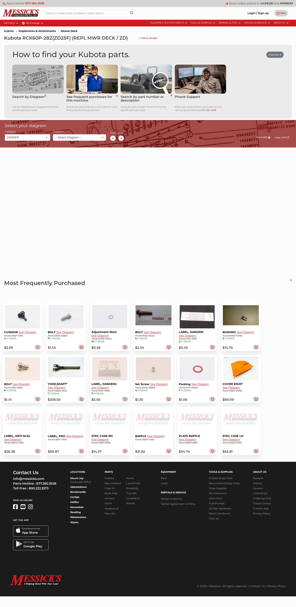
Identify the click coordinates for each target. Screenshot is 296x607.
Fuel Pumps (216, 503)
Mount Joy (76, 478)
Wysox (74, 522)
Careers (258, 488)
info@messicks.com (28, 479)
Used (164, 483)
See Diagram (27, 332)
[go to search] (171, 99)
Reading (75, 512)
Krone (130, 478)
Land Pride (133, 483)
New (164, 478)
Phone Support (187, 97)
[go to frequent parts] (117, 99)
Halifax (74, 502)
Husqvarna (112, 508)
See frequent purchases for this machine (89, 98)
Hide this (274, 54)
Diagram (58, 131)
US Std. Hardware (220, 508)
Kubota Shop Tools (220, 478)
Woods (130, 503)
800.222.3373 (38, 488)
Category (10, 131)
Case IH (109, 488)
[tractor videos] (23, 506)
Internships (260, 493)
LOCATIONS (77, 471)
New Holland (113, 483)
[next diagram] (121, 138)
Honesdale (77, 507)
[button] (281, 13)
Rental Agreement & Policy (178, 503)
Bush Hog (111, 493)
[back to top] (291, 281)
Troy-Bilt (131, 493)
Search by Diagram (28, 97)
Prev (113, 133)
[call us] (200, 79)
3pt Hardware (217, 493)
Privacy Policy (261, 513)
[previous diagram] (113, 138)
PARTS (109, 471)
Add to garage (148, 38)
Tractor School (262, 503)
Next (121, 133)
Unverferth (133, 498)
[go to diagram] (38, 79)
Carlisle (74, 497)
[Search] (131, 12)
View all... (110, 513)
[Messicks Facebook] (15, 506)
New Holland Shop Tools (224, 483)
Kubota (9, 31)
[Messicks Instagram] (30, 506)
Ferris (108, 503)
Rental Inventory (171, 498)
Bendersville (78, 491)
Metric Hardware (219, 513)
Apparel (258, 478)
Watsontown (78, 517)
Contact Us (257, 586)
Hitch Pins (215, 498)
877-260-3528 (35, 3)
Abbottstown (78, 487)
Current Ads (260, 508)
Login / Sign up (258, 13)
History (257, 483)
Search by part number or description (142, 98)
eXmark (110, 498)
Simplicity (132, 488)
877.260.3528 (46, 483)
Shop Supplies (218, 488)
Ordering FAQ (262, 498)
